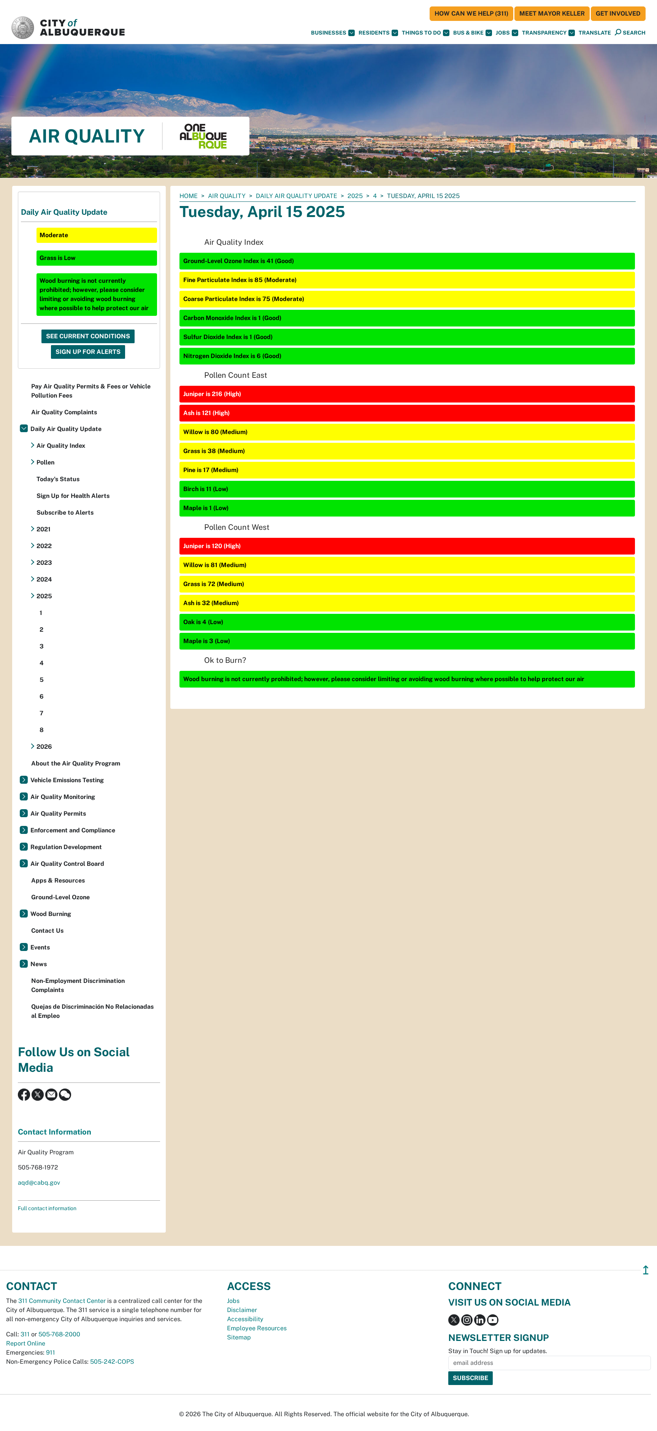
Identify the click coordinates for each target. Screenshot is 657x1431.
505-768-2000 (59, 1334)
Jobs (503, 33)
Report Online (25, 1343)
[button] (595, 33)
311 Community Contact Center (62, 1300)
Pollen (45, 462)
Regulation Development (66, 847)
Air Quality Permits (58, 813)
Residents (374, 33)
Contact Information (54, 1131)
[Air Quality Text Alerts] (65, 1094)
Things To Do (421, 33)
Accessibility (245, 1319)
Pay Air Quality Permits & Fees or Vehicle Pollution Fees (91, 391)
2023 (44, 562)
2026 (44, 746)
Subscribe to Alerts (65, 512)
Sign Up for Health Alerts (73, 495)
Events (40, 947)
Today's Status (57, 479)
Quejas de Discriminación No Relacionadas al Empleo (92, 1011)
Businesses (328, 33)
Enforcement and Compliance (72, 830)
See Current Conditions (88, 336)
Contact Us (47, 930)
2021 (43, 529)
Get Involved (618, 13)
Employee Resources (257, 1328)
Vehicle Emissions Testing (67, 780)
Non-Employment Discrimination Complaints (78, 985)
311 (25, 1334)
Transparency (544, 33)
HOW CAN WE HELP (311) (471, 13)
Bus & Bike (468, 33)
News (38, 964)
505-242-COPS (112, 1361)
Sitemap (239, 1337)
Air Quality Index (60, 445)
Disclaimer (242, 1310)
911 (50, 1352)
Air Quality (227, 196)
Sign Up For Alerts (88, 351)
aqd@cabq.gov (39, 1182)
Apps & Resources (58, 880)
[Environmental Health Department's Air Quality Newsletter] (51, 1094)
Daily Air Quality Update (296, 196)
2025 (355, 196)
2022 (44, 546)
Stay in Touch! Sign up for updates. (497, 1351)
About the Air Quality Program (75, 763)
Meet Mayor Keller (552, 13)
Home (188, 196)
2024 (44, 579)
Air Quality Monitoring (62, 796)
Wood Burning (50, 914)
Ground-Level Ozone (60, 897)
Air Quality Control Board (67, 863)
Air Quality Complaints (64, 412)
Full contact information (47, 1208)
